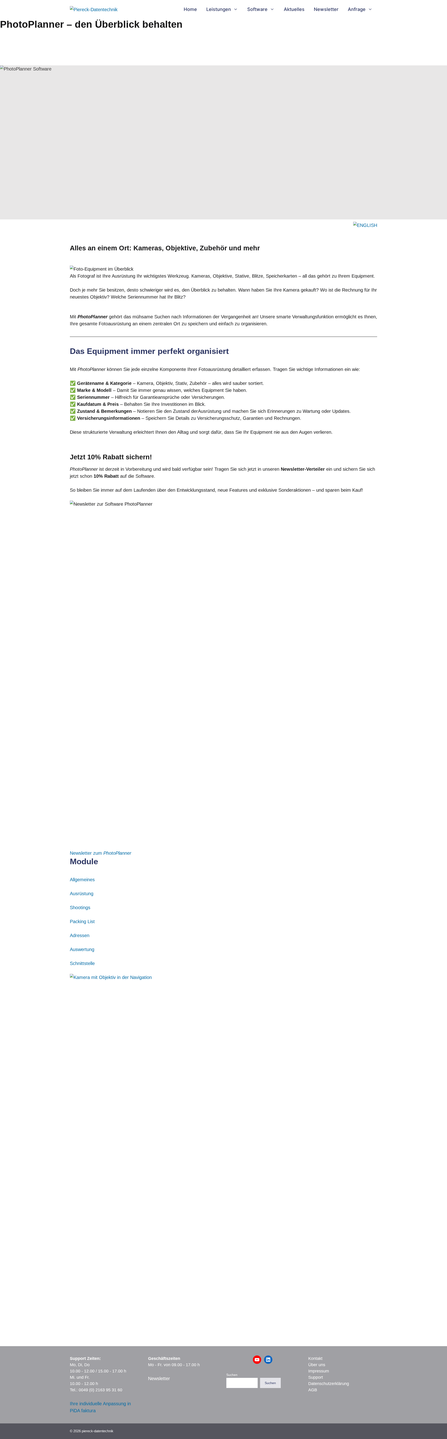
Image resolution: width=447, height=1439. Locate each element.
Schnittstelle (82, 963)
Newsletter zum (100, 853)
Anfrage (357, 9)
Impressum (318, 1371)
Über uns (316, 1364)
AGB (312, 1390)
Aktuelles (294, 9)
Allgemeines (82, 879)
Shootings (80, 907)
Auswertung (82, 949)
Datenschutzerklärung (328, 1383)
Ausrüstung (81, 893)
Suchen (231, 1375)
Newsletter (326, 9)
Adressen (79, 935)
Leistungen (218, 9)
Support (315, 1377)
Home (190, 9)
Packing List (82, 921)
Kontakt (315, 1358)
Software (257, 9)
